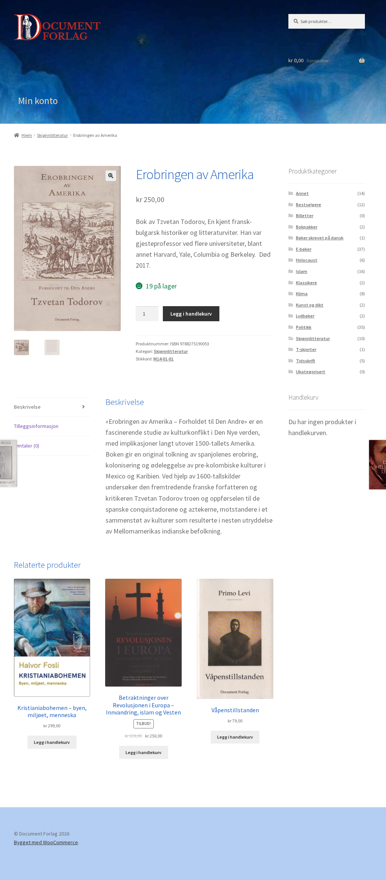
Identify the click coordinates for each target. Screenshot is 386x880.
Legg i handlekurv (191, 313)
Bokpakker (306, 227)
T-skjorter (306, 349)
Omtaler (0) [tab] (26, 445)
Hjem (26, 135)
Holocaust (306, 260)
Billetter (304, 215)
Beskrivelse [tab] (27, 406)
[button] (111, 175)
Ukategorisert (310, 371)
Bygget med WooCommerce (46, 842)
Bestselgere (308, 204)
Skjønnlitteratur (52, 135)
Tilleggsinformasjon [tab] (36, 426)
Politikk (303, 327)
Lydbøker (305, 316)
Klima (302, 293)
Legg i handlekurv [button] (52, 742)
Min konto (38, 101)
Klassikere (306, 282)
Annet (302, 193)
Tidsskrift (305, 360)
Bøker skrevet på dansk (319, 238)
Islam (301, 271)
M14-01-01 (163, 359)
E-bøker (303, 249)
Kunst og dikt (309, 305)
